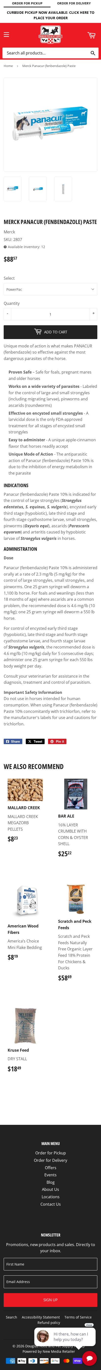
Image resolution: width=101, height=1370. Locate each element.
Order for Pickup (50, 1153)
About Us (50, 1189)
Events (50, 1175)
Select (9, 278)
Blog (51, 1182)
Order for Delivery (50, 1160)
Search (11, 1317)
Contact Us (50, 1204)
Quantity (12, 303)
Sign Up (50, 1299)
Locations (51, 1196)
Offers (50, 1167)
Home (8, 66)
